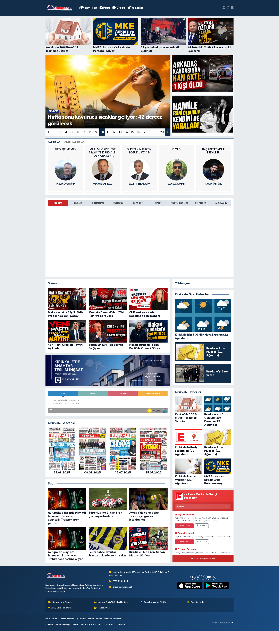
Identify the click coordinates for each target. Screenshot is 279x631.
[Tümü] (166, 423)
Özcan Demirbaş (65, 184)
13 (120, 132)
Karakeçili (91, 624)
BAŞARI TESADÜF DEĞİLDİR (176, 151)
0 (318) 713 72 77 (185, 525)
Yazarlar (137, 7)
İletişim (91, 619)
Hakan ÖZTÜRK (176, 184)
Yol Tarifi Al (203, 525)
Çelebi (75, 624)
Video (121, 7)
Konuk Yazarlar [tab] (73, 142)
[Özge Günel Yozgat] (213, 169)
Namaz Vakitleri (67, 619)
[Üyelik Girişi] (223, 8)
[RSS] (213, 577)
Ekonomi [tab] (98, 203)
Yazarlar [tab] (54, 142)
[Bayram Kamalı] (139, 169)
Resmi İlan (90, 7)
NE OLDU (140, 149)
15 (132, 132)
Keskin (101, 624)
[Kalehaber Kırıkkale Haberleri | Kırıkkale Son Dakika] (60, 8)
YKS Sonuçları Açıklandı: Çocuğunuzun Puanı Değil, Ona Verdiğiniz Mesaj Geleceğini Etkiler (213, 152)
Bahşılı (58, 624)
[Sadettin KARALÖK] (102, 169)
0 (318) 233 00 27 (185, 541)
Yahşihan (120, 624)
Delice (83, 624)
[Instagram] (203, 577)
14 (126, 132)
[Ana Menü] (232, 8)
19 (156, 132)
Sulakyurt (110, 624)
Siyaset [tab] (138, 203)
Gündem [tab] (117, 203)
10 (102, 132)
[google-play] (216, 585)
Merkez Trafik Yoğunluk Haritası (113, 602)
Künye (99, 619)
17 (144, 132)
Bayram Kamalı (139, 184)
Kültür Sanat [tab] (179, 203)
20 (162, 132)
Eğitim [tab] (57, 203)
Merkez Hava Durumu (62, 602)
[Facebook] (192, 577)
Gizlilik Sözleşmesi (112, 619)
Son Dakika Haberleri (61, 608)
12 (114, 132)
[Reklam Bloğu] (107, 370)
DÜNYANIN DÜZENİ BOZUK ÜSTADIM (102, 151)
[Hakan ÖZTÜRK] (176, 169)
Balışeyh (66, 624)
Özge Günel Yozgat (213, 184)
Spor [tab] (158, 203)
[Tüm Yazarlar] (229, 142)
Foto (106, 7)
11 (108, 132)
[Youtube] (208, 577)
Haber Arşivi (104, 608)
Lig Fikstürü (81, 619)
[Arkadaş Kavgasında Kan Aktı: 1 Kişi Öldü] (203, 73)
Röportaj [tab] (201, 203)
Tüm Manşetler (198, 602)
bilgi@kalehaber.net (122, 587)
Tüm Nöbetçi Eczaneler (204, 559)
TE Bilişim (229, 623)
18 (150, 132)
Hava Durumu (51, 619)
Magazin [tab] (221, 203)
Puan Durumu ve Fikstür (155, 602)
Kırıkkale (49, 624)
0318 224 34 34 (120, 581)
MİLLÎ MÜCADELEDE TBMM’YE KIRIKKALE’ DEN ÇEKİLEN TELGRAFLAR (65, 152)
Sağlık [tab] (78, 203)
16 (138, 132)
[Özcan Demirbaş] (66, 169)
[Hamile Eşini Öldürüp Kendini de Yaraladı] (203, 114)
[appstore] (189, 585)
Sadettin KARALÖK (102, 184)
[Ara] (228, 8)
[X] (197, 577)
